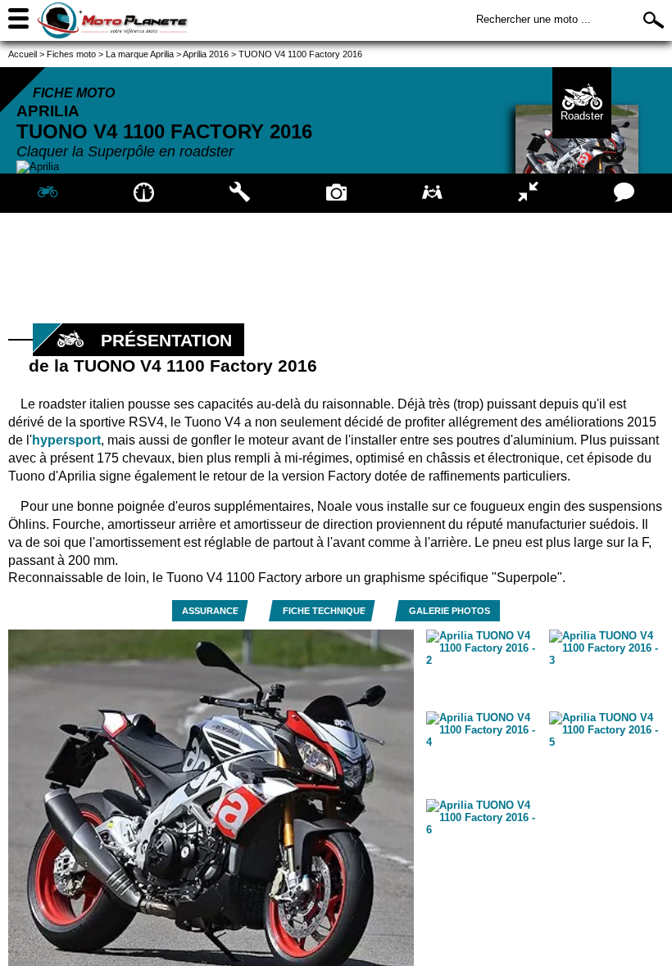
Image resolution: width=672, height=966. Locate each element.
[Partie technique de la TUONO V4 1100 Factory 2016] (240, 193)
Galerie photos (449, 611)
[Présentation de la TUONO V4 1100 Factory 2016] (48, 193)
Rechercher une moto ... (533, 19)
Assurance (210, 611)
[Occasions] (432, 193)
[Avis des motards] (624, 193)
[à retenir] (144, 193)
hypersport (66, 440)
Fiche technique (324, 611)
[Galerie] (336, 193)
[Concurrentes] (528, 193)
